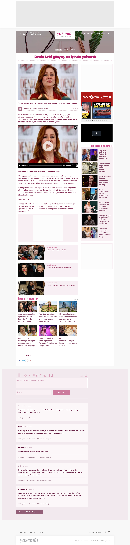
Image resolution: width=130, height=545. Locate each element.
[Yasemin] (65, 35)
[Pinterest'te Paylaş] (29, 360)
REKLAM (23, 532)
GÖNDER (61, 392)
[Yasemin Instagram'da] (24, 34)
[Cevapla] (31, 418)
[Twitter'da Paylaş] (24, 360)
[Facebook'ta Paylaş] (19, 360)
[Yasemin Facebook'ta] (21, 34)
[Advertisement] (48, 227)
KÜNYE (41, 532)
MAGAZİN (58, 49)
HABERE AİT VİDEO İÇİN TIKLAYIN (50, 108)
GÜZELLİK (86, 33)
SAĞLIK (93, 33)
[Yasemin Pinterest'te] (27, 34)
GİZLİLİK (32, 532)
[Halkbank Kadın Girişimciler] (35, 34)
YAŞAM (98, 33)
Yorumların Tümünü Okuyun (28, 512)
